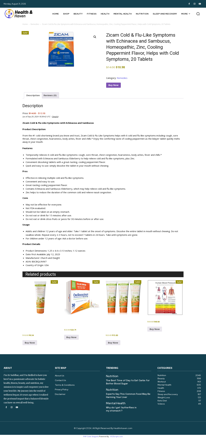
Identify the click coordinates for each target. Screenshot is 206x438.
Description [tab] (33, 95)
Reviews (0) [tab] (50, 95)
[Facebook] (189, 3)
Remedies (35, 24)
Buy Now (113, 85)
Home (25, 24)
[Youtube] (199, 3)
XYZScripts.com (116, 436)
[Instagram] (194, 3)
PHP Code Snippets (91, 436)
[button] (198, 13)
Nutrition (112, 376)
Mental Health (115, 403)
